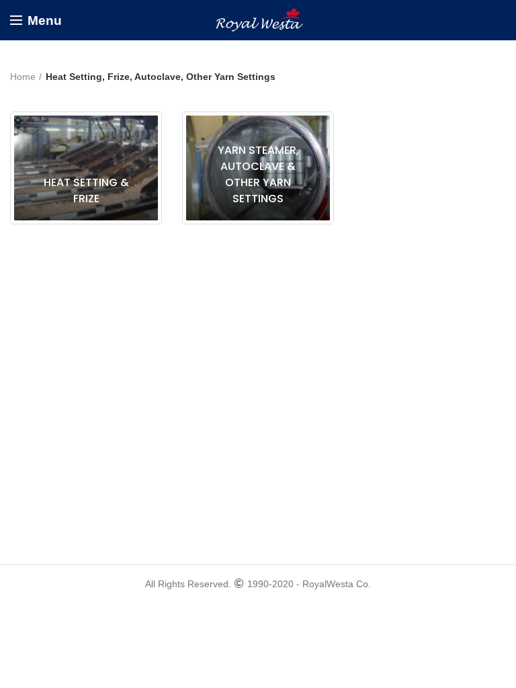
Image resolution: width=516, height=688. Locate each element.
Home (23, 76)
